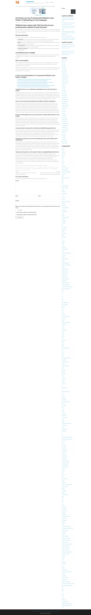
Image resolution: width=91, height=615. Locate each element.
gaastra (63, 257)
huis (62, 312)
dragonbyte (64, 229)
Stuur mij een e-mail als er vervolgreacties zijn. (26, 212)
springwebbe (25, 22)
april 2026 (64, 67)
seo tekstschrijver (65, 460)
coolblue (63, 203)
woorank (63, 573)
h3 (62, 296)
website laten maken (41, 165)
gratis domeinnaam (65, 284)
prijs (63, 419)
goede (63, 260)
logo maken (64, 359)
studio (63, 480)
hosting (63, 306)
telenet (63, 488)
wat (26, 165)
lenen (63, 354)
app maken (64, 173)
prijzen (63, 421)
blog (63, 181)
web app (63, 506)
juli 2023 (63, 133)
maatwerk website (65, 365)
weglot (63, 557)
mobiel (63, 381)
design (63, 215)
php (62, 407)
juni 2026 (63, 63)
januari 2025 (64, 97)
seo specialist (64, 456)
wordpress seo (65, 579)
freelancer (64, 255)
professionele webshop (66, 423)
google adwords (65, 268)
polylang (63, 413)
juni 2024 (63, 111)
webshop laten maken (66, 526)
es (62, 239)
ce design (64, 191)
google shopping (65, 278)
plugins (63, 411)
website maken (65, 542)
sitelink (63, 474)
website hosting (65, 536)
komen (63, 342)
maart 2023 (64, 141)
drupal (63, 231)
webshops (64, 532)
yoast (63, 597)
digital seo (64, 221)
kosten (20, 165)
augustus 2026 (65, 60)
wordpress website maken (67, 585)
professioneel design (37, 168)
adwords (63, 154)
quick (63, 427)
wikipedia (64, 561)
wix (62, 565)
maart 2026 (64, 69)
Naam (16, 195)
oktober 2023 (64, 127)
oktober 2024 (64, 103)
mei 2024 (63, 113)
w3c (62, 498)
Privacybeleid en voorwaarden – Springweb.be (49, 611)
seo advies (64, 445)
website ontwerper (66, 548)
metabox (63, 373)
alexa (63, 158)
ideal (63, 326)
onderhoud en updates (25, 168)
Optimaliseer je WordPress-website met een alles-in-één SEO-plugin (68, 28)
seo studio (64, 458)
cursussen (64, 209)
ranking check (64, 429)
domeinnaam (64, 227)
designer (63, 219)
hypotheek (64, 324)
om (62, 389)
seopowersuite (65, 466)
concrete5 (64, 197)
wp (62, 587)
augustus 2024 (65, 107)
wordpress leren (65, 577)
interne (63, 328)
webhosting (64, 520)
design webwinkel (65, 217)
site (22, 165)
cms (62, 195)
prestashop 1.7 (65, 417)
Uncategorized (65, 494)
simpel (63, 470)
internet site (64, 330)
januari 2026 (64, 73)
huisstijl (63, 314)
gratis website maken (66, 288)
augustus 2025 (65, 83)
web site (63, 512)
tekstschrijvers (65, 486)
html (63, 308)
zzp (62, 607)
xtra (62, 593)
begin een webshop (66, 177)
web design (64, 508)
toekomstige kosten (55, 168)
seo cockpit (64, 449)
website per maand (65, 550)
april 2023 (64, 139)
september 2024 (65, 105)
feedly (63, 243)
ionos (63, 332)
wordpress (64, 575)
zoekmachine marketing (66, 603)
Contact (51, 2)
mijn (62, 375)
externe (63, 241)
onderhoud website (66, 391)
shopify (63, 468)
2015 (63, 148)
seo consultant (65, 451)
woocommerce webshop (66, 571)
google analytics (65, 272)
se (62, 433)
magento (63, 369)
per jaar (63, 403)
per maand (64, 405)
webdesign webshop (66, 516)
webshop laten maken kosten (67, 528)
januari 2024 (64, 121)
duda (63, 235)
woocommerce (65, 569)
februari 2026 (64, 71)
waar (63, 500)
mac (62, 367)
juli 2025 (63, 85)
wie (62, 559)
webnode (64, 522)
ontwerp (63, 397)
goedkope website (65, 262)
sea (62, 435)
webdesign (28, 165)
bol (62, 183)
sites (63, 476)
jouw (63, 338)
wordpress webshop (66, 581)
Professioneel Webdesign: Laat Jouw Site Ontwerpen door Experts (68, 46)
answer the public (65, 167)
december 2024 (65, 99)
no (62, 385)
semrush (63, 441)
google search (64, 276)
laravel (63, 352)
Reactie (17, 180)
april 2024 (64, 115)
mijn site (63, 377)
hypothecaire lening (66, 322)
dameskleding (64, 211)
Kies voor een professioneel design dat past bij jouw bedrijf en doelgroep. (33, 80)
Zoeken (63, 8)
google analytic (65, 270)
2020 (63, 150)
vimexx (63, 496)
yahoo (63, 595)
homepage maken (65, 302)
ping (63, 409)
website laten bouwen (34, 165)
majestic (63, 371)
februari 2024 (64, 119)
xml (62, 591)
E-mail (39, 195)
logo (63, 356)
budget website (65, 187)
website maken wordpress (67, 544)
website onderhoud (66, 546)
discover (63, 223)
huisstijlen (64, 318)
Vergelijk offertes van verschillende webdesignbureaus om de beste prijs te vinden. (34, 79)
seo (62, 443)
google (63, 266)
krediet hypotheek (65, 348)
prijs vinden (32, 168)
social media (64, 478)
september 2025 (65, 81)
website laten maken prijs (26, 170)
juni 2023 (63, 135)
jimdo (63, 334)
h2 (62, 294)
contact (63, 199)
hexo (63, 298)
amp (62, 163)
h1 (62, 292)
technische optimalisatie (67, 484)
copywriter (64, 205)
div (62, 225)
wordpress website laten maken (68, 583)
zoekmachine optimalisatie (67, 605)
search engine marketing (67, 437)
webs (63, 524)
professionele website (44, 168)
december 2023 (65, 123)
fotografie (64, 247)
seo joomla (64, 454)
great (63, 290)
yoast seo (64, 599)
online (63, 395)
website (63, 534)
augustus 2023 (65, 131)
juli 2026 (63, 61)
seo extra (63, 453)
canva (63, 189)
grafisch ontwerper (65, 282)
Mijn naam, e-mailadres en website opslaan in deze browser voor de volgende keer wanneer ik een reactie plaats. (37, 207)
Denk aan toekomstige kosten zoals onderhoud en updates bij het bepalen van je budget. (35, 82)
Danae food (64, 51)
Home (16, 6)
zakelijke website (65, 601)
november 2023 (65, 125)
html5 (63, 310)
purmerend (64, 425)
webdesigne (64, 518)
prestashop (64, 415)
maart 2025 (64, 93)
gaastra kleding (65, 259)
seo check (64, 447)
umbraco (63, 492)
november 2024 (65, 101)
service (50, 168)
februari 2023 (64, 143)
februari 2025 (64, 95)
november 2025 (65, 77)
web (62, 504)
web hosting (64, 510)
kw (62, 350)
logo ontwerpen (65, 361)
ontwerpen (64, 399)
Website (17, 200)
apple (63, 175)
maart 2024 (64, 117)
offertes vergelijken (18, 168)
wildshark (64, 563)
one (62, 393)
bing (63, 179)
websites (45, 165)
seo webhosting (65, 464)
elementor (64, 237)
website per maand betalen (67, 552)
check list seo (64, 193)
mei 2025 (63, 89)
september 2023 (65, 129)
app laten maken (65, 169)
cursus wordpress (65, 207)
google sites (64, 280)
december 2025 (65, 75)
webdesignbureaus (18, 170)
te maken (24, 165)
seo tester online (65, 462)
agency (63, 156)
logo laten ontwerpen (66, 357)
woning (63, 567)
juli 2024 (63, 109)
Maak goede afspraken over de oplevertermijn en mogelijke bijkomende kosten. (34, 86)
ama (62, 160)
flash (63, 245)
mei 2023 (63, 137)
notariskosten (64, 387)
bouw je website (65, 185)
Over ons (47, 2)
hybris (63, 320)
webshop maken (65, 530)
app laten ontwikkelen (66, 171)
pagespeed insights (66, 401)
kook (63, 344)
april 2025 (64, 91)
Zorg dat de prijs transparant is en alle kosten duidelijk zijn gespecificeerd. (33, 83)
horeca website (65, 304)
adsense (63, 152)
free (62, 251)
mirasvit (63, 379)
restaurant (64, 431)
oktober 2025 (64, 79)
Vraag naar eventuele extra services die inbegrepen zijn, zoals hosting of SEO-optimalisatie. (36, 85)
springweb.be (30, 1)
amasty (63, 162)
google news (64, 274)
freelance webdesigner (66, 253)
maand (63, 363)
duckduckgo (64, 233)
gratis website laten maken (67, 286)
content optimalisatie (66, 201)
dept (63, 213)
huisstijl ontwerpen (66, 316)
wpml (63, 589)
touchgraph (64, 490)
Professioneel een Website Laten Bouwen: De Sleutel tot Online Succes (68, 19)
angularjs (63, 165)
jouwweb (63, 340)
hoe (62, 300)
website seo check (65, 553)
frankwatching (64, 249)
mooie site (64, 383)
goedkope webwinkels (66, 264)
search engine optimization (67, 439)
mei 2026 (63, 65)
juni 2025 (63, 87)
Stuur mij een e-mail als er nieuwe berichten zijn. (27, 214)
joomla (63, 336)
